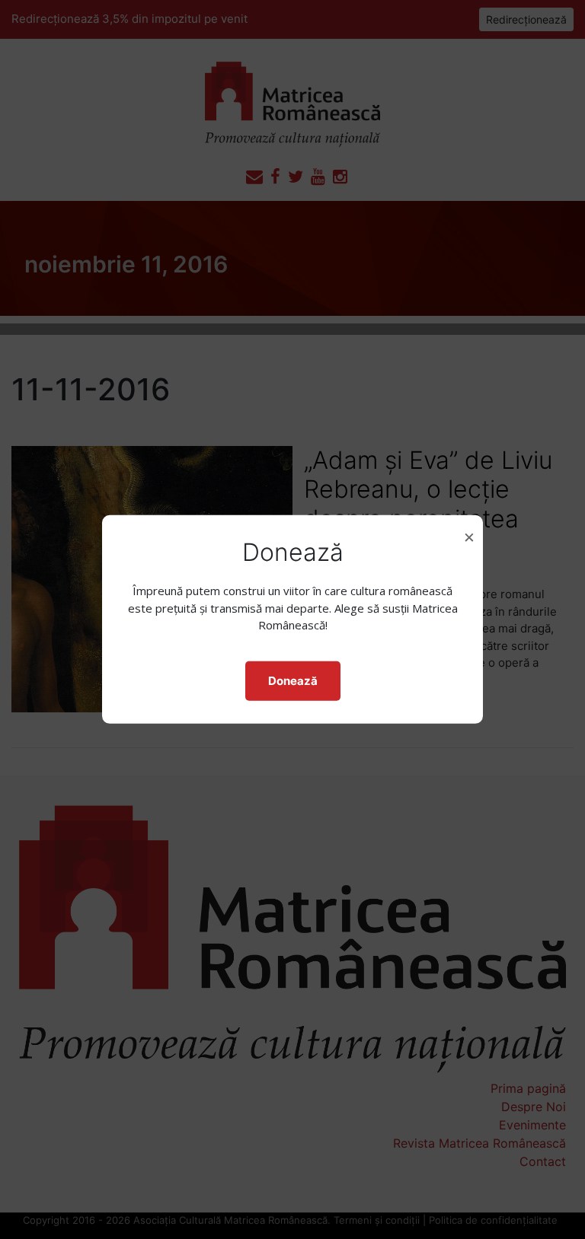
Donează (293, 681)
